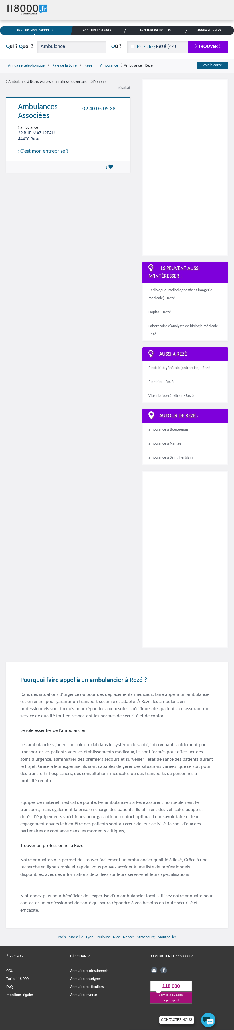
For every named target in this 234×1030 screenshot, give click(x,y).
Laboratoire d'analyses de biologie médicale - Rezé (184, 330)
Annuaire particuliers (87, 987)
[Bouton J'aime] (110, 167)
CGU (9, 971)
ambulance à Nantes (164, 443)
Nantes (128, 937)
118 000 (171, 986)
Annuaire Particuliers (155, 30)
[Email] (154, 970)
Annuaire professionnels (89, 971)
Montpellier (167, 937)
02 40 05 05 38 (99, 108)
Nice (116, 937)
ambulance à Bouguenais (168, 429)
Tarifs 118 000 (17, 979)
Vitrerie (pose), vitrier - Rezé (171, 396)
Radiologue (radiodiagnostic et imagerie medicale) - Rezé (180, 294)
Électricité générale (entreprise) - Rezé (179, 368)
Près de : (146, 47)
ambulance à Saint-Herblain (170, 457)
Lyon (89, 937)
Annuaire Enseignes (97, 30)
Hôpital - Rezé (159, 312)
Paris (62, 937)
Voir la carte (212, 65)
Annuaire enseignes (85, 979)
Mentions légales (19, 995)
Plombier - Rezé (161, 382)
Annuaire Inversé (210, 30)
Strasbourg (146, 937)
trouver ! (209, 46)
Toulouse (103, 937)
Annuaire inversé (83, 995)
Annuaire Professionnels (35, 30)
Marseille (75, 937)
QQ (19, 46)
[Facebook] (163, 970)
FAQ (9, 987)
